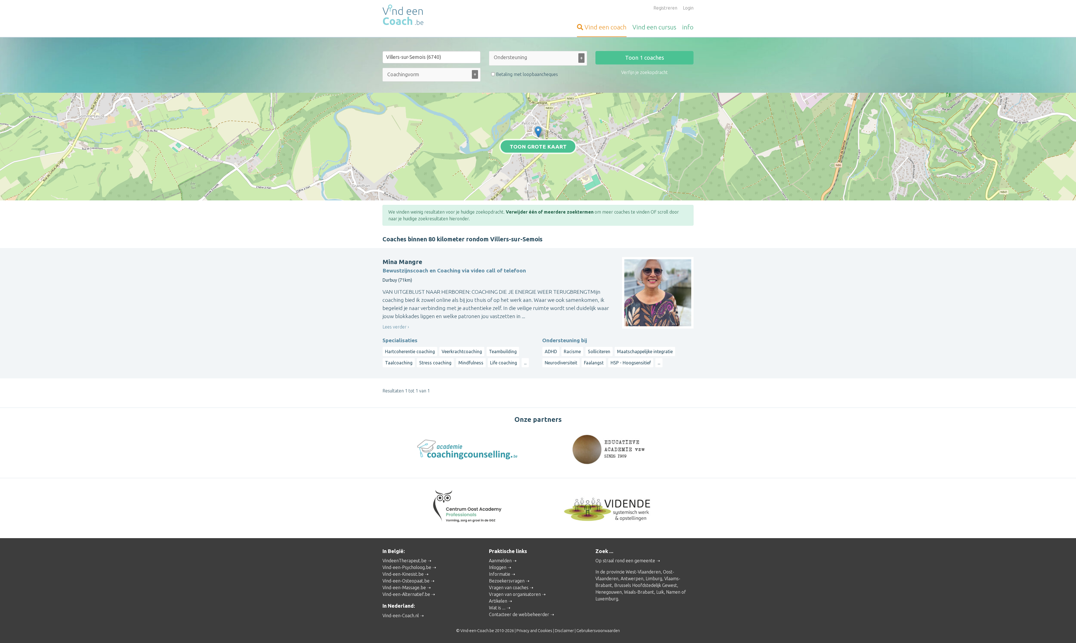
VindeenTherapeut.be (404, 560)
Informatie (499, 574)
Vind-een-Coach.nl (400, 615)
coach (606, 27)
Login (688, 7)
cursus (654, 27)
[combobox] (538, 59)
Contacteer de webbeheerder (519, 614)
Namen (673, 592)
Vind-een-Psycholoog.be (406, 567)
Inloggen (497, 567)
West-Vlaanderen (643, 571)
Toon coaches (644, 57)
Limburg (654, 578)
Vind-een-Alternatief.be (406, 594)
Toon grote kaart (538, 146)
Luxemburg (606, 598)
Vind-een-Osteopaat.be (406, 580)
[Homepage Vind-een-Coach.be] (431, 15)
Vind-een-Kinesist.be (403, 574)
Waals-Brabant (639, 592)
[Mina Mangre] (538, 132)
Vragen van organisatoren (515, 594)
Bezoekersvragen (507, 580)
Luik (660, 592)
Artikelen (498, 600)
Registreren (665, 7)
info (688, 27)
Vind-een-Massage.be (404, 587)
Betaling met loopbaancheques (526, 74)
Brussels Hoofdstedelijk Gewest (645, 585)
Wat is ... (497, 607)
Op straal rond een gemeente (625, 560)
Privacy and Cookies (534, 630)
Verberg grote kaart (538, 191)
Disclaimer (564, 630)
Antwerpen (632, 578)
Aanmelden (500, 560)
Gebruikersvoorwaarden (598, 630)
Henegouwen (608, 592)
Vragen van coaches (508, 587)
